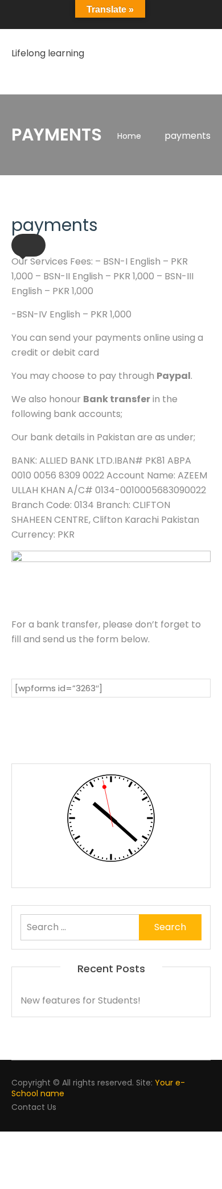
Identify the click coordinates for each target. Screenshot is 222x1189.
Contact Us (33, 1107)
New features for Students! (80, 1000)
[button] (28, 245)
